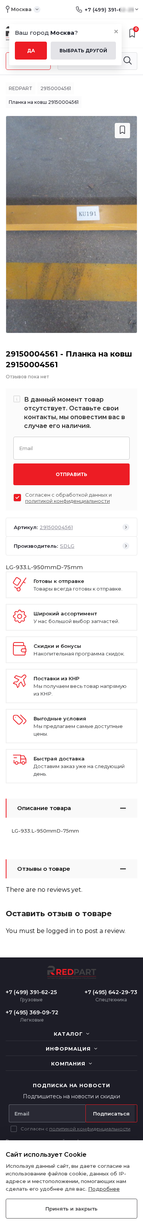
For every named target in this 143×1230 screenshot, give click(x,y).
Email (26, 447)
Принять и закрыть (71, 1209)
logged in (60, 931)
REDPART (20, 88)
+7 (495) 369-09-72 (32, 1012)
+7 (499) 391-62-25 (109, 9)
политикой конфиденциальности (67, 501)
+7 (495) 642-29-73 (111, 992)
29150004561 (55, 88)
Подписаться (111, 1114)
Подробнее (104, 1189)
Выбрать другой (83, 50)
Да (31, 50)
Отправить (71, 474)
